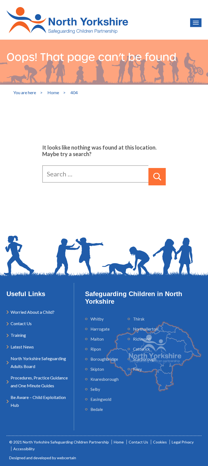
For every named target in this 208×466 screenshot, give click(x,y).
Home (119, 442)
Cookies (160, 442)
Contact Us (21, 323)
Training (18, 335)
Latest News (22, 346)
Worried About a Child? (32, 312)
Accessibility (24, 448)
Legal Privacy (183, 442)
